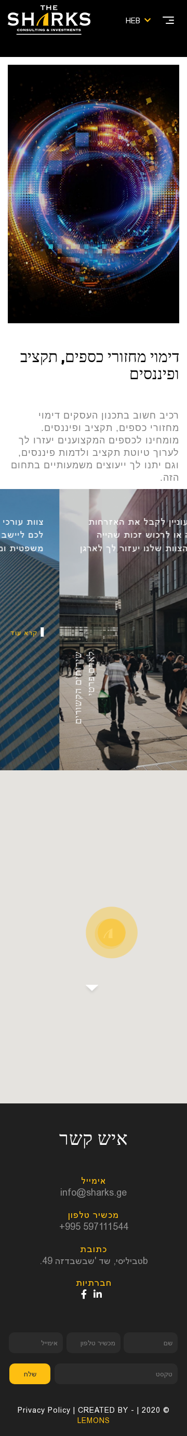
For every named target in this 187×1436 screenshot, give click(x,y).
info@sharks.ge (93, 1192)
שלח (30, 1374)
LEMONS (93, 1420)
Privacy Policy (44, 1410)
